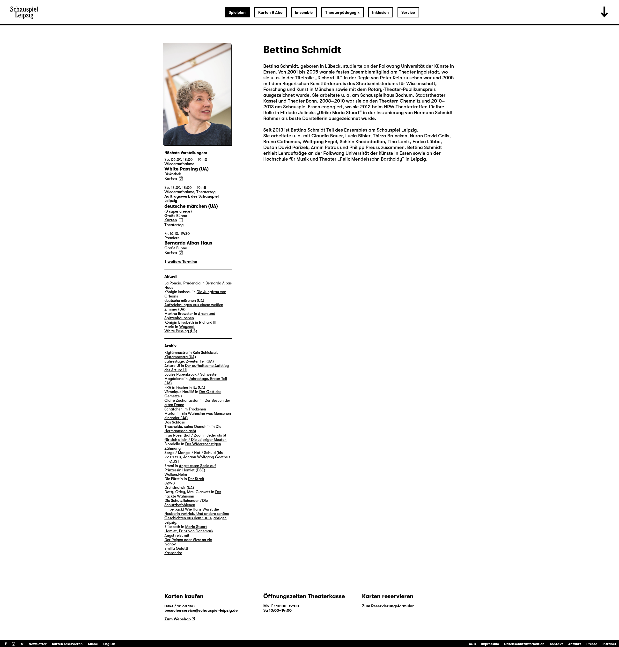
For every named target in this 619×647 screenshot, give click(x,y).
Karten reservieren (67, 644)
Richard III (207, 322)
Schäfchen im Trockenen (185, 409)
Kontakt (556, 644)
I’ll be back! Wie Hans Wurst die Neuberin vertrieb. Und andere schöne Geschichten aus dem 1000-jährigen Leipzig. (196, 516)
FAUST (174, 461)
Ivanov (170, 544)
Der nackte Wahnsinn (192, 494)
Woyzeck (187, 327)
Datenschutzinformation (524, 644)
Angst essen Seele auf (197, 466)
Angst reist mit (176, 535)
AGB (472, 644)
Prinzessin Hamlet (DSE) (184, 470)
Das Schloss (174, 422)
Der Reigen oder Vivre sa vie (188, 540)
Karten (170, 178)
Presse (591, 644)
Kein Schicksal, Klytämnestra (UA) (191, 354)
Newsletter (38, 644)
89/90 (169, 483)
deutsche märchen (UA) (184, 300)
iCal (181, 178)
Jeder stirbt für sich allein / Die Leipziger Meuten (195, 437)
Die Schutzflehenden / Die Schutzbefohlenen (186, 502)
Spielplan (237, 12)
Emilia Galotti (176, 548)
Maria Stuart (196, 527)
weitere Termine (182, 262)
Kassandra (173, 553)
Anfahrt (574, 644)
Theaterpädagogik (342, 12)
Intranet (609, 644)
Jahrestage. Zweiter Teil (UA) (189, 361)
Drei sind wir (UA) (179, 487)
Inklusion (380, 12)
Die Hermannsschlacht (192, 428)
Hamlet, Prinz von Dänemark (188, 531)
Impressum (490, 644)
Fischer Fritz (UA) (190, 387)
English (109, 644)
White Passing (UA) (180, 331)
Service (408, 12)
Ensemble (304, 12)
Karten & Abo (270, 12)
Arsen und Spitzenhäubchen (189, 316)
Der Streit (196, 479)
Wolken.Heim (175, 474)
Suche (93, 644)
